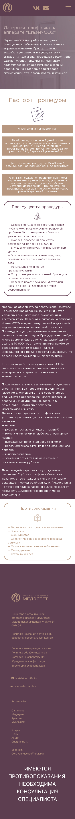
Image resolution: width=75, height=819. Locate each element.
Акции (15, 737)
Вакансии (17, 749)
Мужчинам (18, 721)
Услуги (15, 730)
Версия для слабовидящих (28, 665)
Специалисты (19, 741)
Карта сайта (18, 701)
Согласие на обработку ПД (28, 656)
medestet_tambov (25, 686)
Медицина (17, 714)
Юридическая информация (28, 661)
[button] (68, 8)
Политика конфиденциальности (31, 648)
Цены (14, 733)
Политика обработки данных (29, 652)
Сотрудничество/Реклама (27, 753)
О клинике (17, 710)
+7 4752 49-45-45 (25, 677)
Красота (16, 718)
